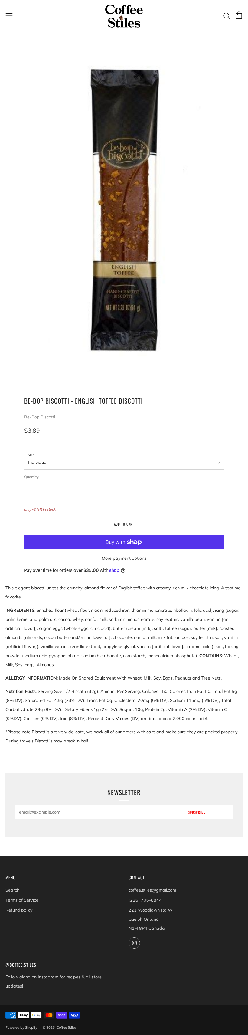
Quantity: (31, 477)
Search (12, 890)
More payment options (124, 558)
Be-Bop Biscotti (39, 417)
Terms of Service (21, 900)
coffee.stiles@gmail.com (152, 890)
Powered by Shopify (21, 1027)
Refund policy (19, 910)
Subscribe (196, 812)
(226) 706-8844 (145, 900)
